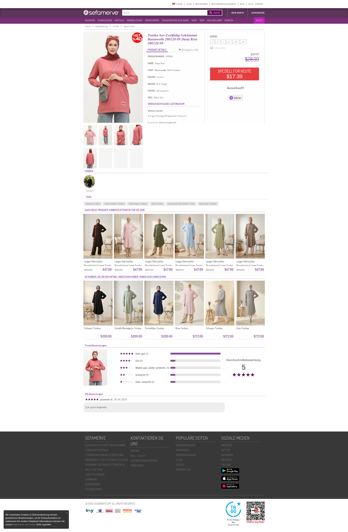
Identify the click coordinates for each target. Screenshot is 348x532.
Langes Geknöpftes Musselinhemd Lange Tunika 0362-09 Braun (97, 265)
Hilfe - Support (137, 455)
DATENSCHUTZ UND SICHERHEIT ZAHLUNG (106, 459)
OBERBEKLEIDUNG (134, 20)
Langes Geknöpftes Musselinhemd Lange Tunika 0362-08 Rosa (128, 265)
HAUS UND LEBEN (214, 20)
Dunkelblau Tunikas (154, 328)
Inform (237, 97)
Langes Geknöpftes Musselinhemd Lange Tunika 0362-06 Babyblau (188, 265)
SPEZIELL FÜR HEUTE (234, 73)
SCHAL (179, 459)
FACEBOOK (226, 445)
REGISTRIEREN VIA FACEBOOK (223, 4)
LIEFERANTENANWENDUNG (144, 460)
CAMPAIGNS (91, 479)
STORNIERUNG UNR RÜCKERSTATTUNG (104, 454)
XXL (236, 41)
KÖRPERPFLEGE (183, 469)
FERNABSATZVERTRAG (96, 450)
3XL (243, 41)
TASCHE (180, 464)
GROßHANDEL (137, 465)
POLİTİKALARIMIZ (93, 489)
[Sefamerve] (101, 12)
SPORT (194, 20)
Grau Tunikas (242, 328)
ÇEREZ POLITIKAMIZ (95, 474)
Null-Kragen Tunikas (138, 204)
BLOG (242, 4)
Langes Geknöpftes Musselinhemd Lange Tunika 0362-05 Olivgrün (219, 265)
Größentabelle (219, 48)
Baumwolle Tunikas (207, 204)
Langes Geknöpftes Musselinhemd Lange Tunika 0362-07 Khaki (158, 265)
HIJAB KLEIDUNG (105, 20)
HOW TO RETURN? (94, 469)
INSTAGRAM (227, 454)
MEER (202, 20)
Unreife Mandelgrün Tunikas (128, 328)
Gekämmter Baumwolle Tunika (181, 204)
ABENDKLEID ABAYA (186, 454)
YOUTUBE (226, 464)
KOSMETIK (229, 20)
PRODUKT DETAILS (157, 49)
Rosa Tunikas (181, 328)
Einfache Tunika (93, 204)
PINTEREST (226, 459)
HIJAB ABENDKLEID (185, 445)
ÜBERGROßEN (182, 450)
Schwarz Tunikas (92, 328)
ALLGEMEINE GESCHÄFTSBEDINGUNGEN (105, 445)
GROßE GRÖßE (152, 20)
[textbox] (161, 13)
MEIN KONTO (237, 12)
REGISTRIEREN (201, 4)
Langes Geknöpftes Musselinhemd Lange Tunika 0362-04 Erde (249, 265)
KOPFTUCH (119, 20)
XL (229, 41)
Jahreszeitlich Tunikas (114, 204)
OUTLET (259, 20)
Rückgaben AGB (190, 49)
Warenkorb (258, 12)
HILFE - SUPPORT (255, 4)
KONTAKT (135, 450)
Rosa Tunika (157, 204)
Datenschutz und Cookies (24, 524)
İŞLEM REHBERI (92, 484)
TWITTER (225, 450)
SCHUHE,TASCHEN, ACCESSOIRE (175, 20)
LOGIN (189, 4)
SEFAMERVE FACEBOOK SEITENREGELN (104, 464)
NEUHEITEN (90, 20)
